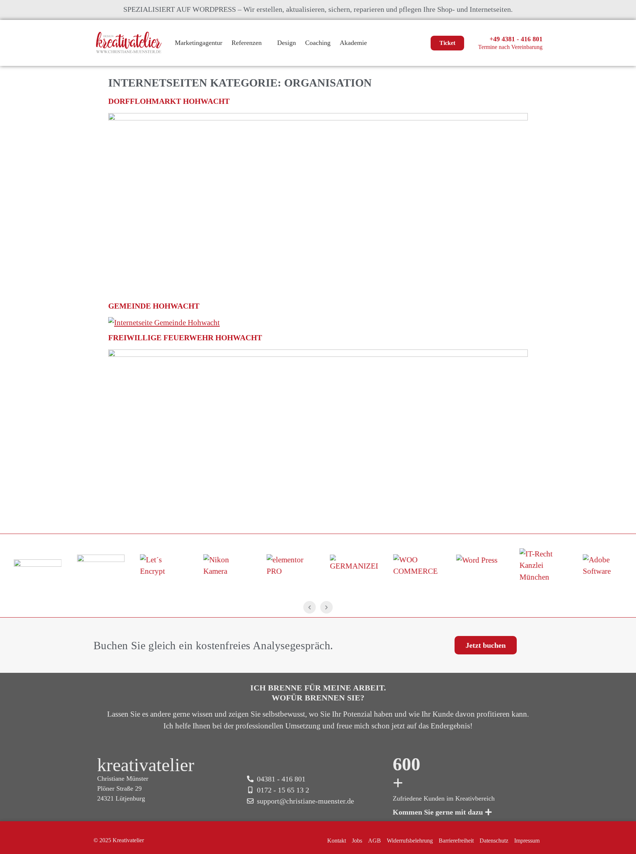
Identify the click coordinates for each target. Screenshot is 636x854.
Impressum (527, 840)
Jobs (357, 840)
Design (286, 42)
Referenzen (247, 42)
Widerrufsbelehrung (410, 840)
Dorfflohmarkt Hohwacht (169, 101)
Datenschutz (494, 840)
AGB (374, 840)
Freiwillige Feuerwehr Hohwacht (185, 337)
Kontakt (336, 840)
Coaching (318, 42)
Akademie (353, 42)
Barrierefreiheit (456, 840)
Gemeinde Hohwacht (153, 306)
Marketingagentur (198, 42)
